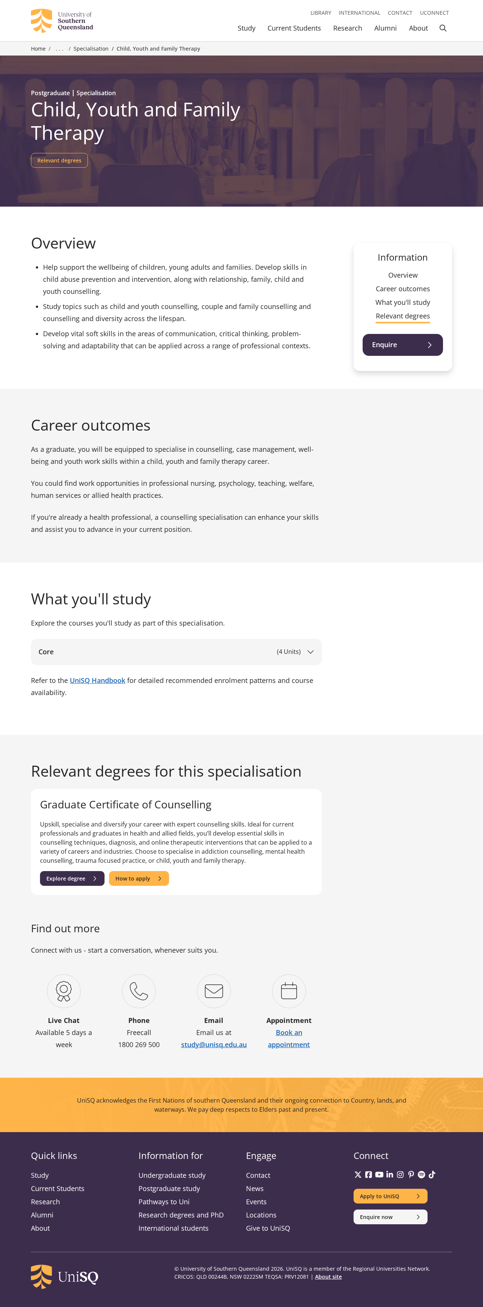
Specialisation (91, 48)
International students (173, 1228)
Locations (261, 1214)
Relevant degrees (403, 315)
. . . (59, 49)
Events (256, 1201)
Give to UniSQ (268, 1228)
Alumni (385, 27)
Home (38, 48)
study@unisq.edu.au (214, 1044)
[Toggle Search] (443, 29)
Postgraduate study (169, 1188)
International (359, 12)
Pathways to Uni (164, 1201)
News (255, 1188)
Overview (403, 275)
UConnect (434, 12)
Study (246, 27)
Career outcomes (403, 288)
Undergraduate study (172, 1175)
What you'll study (402, 302)
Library (321, 12)
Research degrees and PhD (181, 1214)
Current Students (294, 27)
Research (347, 27)
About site (328, 1276)
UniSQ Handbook (97, 680)
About (418, 27)
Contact (400, 12)
